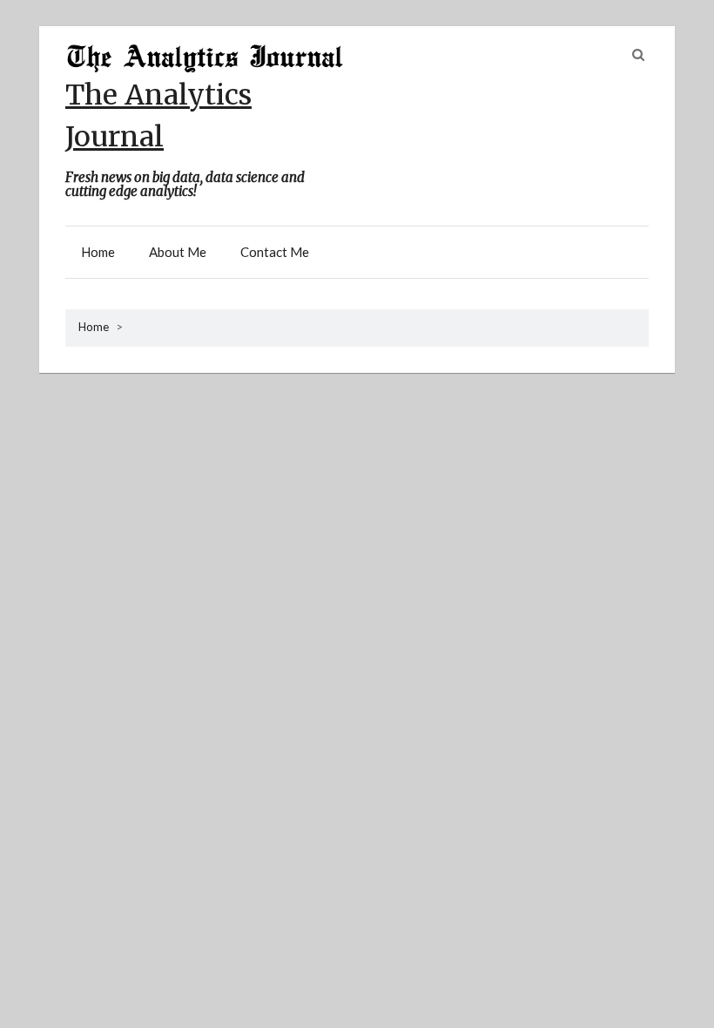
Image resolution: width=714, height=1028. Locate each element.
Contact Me (274, 252)
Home (98, 252)
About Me (177, 252)
